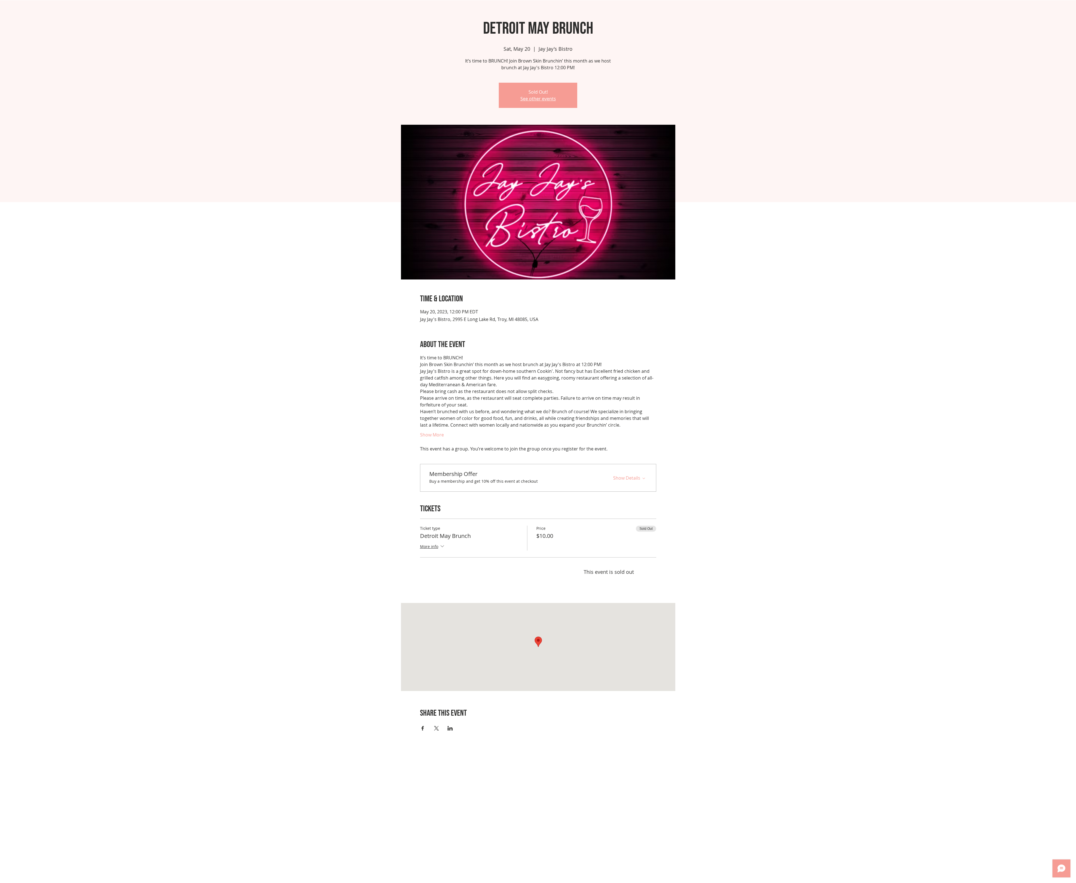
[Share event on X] (436, 728)
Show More (432, 435)
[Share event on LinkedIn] (450, 728)
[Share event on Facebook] (422, 728)
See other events (538, 99)
